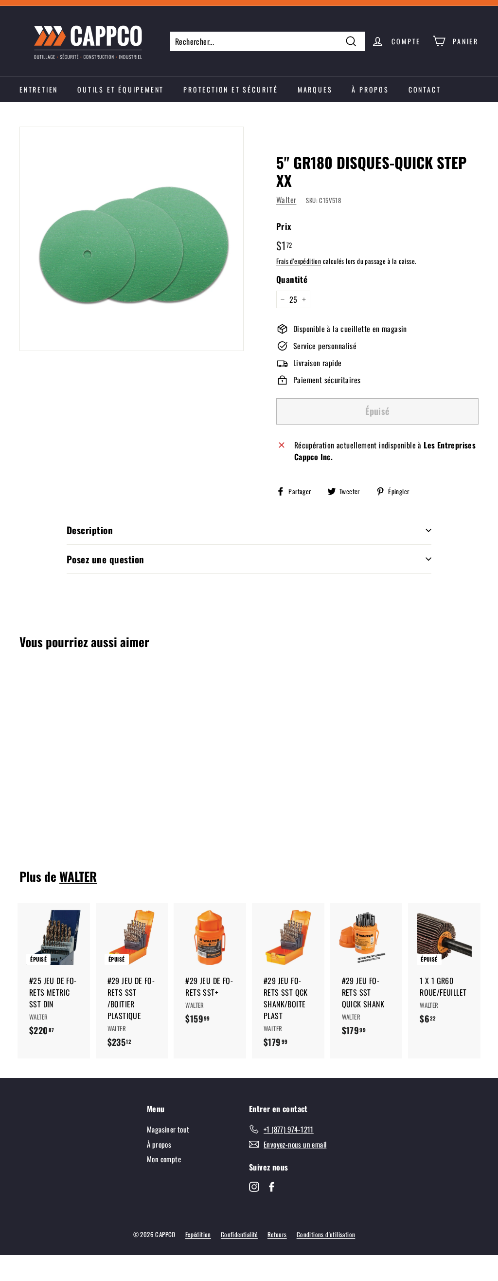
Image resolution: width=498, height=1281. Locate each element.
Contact (425, 89)
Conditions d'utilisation (326, 1234)
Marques (315, 89)
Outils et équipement (120, 89)
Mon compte (164, 1158)
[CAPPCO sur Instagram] (254, 1186)
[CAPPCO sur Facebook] (272, 1186)
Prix (284, 226)
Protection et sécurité (230, 89)
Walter (286, 199)
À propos (370, 89)
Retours (277, 1234)
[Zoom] (131, 239)
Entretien (38, 89)
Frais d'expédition (298, 261)
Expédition (198, 1234)
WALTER (78, 876)
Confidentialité (239, 1234)
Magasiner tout (168, 1129)
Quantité (291, 279)
